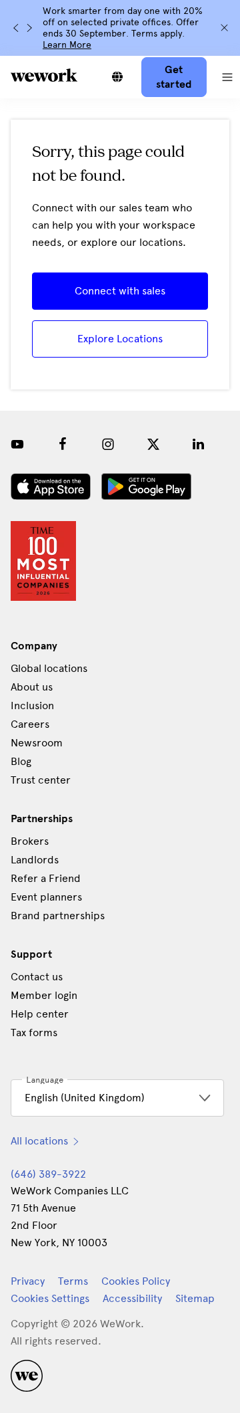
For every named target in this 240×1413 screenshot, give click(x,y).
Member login (44, 995)
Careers (30, 724)
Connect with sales (120, 290)
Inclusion (32, 705)
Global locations (49, 668)
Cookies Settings (50, 1298)
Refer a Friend (46, 878)
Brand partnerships (58, 915)
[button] (227, 77)
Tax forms (34, 1032)
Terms (73, 1281)
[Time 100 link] (43, 561)
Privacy (28, 1281)
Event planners (46, 897)
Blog (21, 761)
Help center (40, 1014)
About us (32, 687)
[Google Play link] (146, 486)
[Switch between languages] (117, 77)
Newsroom (37, 742)
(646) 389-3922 (48, 1174)
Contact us (37, 976)
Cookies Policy (135, 1281)
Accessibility (132, 1298)
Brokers (30, 841)
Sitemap (195, 1298)
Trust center (41, 780)
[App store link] (51, 486)
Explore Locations (120, 338)
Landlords (35, 859)
